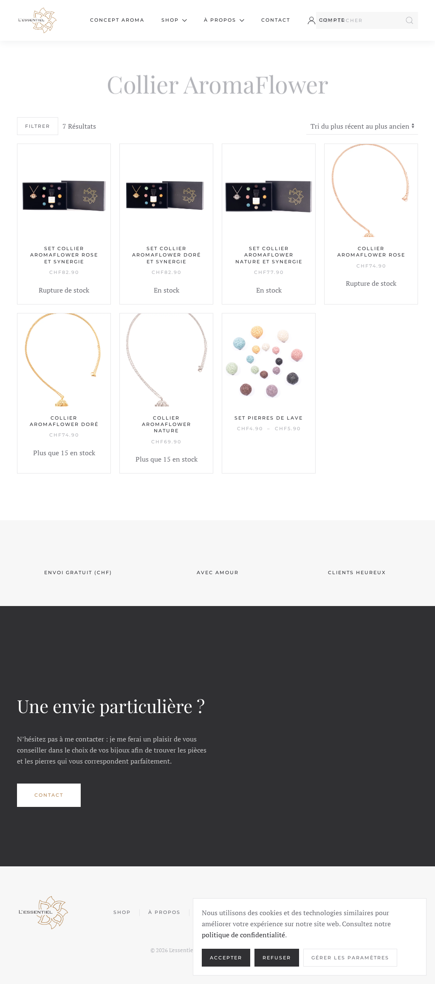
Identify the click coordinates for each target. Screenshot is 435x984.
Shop (122, 912)
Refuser (277, 958)
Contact (275, 20)
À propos (164, 912)
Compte (332, 20)
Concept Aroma (117, 20)
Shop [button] (170, 20)
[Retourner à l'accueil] (36, 20)
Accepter (226, 958)
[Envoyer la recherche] (409, 20)
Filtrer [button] (37, 126)
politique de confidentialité (243, 934)
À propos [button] (220, 20)
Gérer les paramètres (350, 958)
